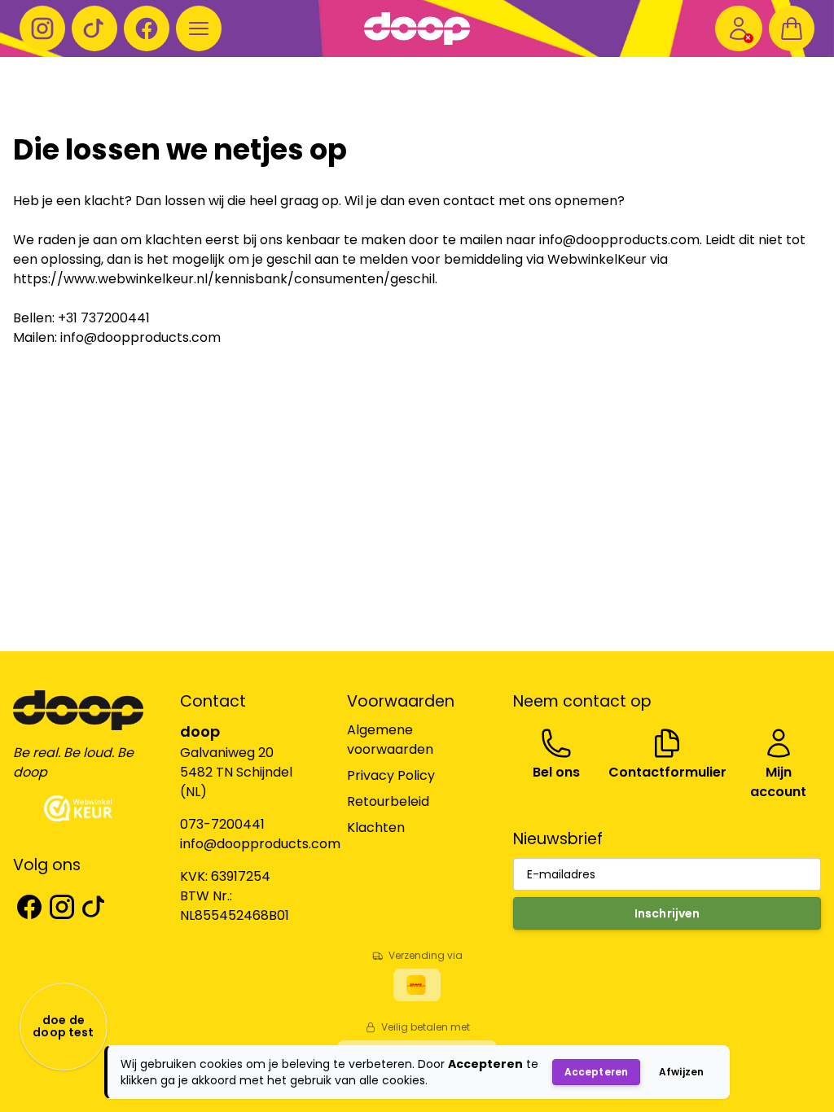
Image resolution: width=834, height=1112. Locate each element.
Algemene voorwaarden (390, 739)
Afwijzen (681, 1072)
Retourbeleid (388, 801)
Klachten (376, 827)
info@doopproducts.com (260, 843)
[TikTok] (94, 28)
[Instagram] (42, 28)
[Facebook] (146, 28)
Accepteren (596, 1072)
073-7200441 (222, 824)
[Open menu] (199, 28)
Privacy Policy (391, 775)
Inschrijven (667, 913)
